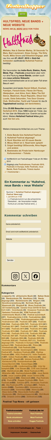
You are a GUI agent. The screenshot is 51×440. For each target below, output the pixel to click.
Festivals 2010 (37, 165)
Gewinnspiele (27, 350)
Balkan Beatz (43, 296)
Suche (42, 14)
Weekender (7, 394)
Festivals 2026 (8, 341)
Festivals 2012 (27, 326)
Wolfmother (14, 101)
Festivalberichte (14, 317)
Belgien (36, 301)
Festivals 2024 (17, 338)
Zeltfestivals (32, 397)
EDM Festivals (30, 312)
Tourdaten (19, 387)
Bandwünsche (22, 301)
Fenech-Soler (18, 91)
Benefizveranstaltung (11, 303)
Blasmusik (6, 305)
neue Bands (43, 373)
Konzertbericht (8, 364)
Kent (28, 93)
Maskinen (15, 96)
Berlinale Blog (32, 303)
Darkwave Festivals (10, 312)
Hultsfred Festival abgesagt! (21, 138)
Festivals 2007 (26, 322)
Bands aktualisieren (15, 417)
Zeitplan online (14, 397)
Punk (9, 380)
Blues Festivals (35, 305)
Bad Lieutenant (16, 53)
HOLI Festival (22, 355)
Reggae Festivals (25, 380)
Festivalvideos (21, 345)
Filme (35, 345)
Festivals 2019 (18, 334)
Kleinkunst (7, 362)
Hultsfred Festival (33, 61)
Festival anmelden (14, 413)
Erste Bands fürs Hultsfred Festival (24, 135)
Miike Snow (15, 56)
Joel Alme (20, 93)
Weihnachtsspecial (25, 394)
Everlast (42, 88)
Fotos (32, 14)
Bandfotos (27, 298)
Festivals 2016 (8, 331)
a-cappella (6, 296)
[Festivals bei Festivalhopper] (25, 6)
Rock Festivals (19, 169)
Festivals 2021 (8, 336)
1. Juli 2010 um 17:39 (14, 197)
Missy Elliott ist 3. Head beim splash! (25, 143)
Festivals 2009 (18, 324)
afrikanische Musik (24, 296)
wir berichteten (32, 104)
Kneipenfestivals (25, 362)
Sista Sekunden (18, 99)
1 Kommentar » (13, 172)
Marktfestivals (13, 371)
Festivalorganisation (30, 319)
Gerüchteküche (9, 350)
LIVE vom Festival (39, 369)
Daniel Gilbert (30, 88)
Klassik (17, 359)
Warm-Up (36, 390)
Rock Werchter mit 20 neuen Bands (24, 140)
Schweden (8, 61)
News (22, 14)
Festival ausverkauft (36, 315)
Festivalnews (24, 165)
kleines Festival (32, 359)
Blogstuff (20, 305)
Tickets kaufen (33, 169)
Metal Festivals (31, 371)
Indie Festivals (31, 167)
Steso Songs (31, 53)
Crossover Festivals (36, 310)
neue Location (15, 376)
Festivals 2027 (26, 341)
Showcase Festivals (39, 383)
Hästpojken (8, 93)
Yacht (23, 101)
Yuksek (34, 101)
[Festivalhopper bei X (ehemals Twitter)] (25, 276)
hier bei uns (13, 119)
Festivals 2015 (36, 329)
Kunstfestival (8, 366)
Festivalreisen (8, 322)
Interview (33, 357)
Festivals (10, 14)
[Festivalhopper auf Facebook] (35, 276)
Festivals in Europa (15, 167)
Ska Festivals (12, 385)
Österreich (25, 378)
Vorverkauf (21, 390)
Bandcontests (12, 298)
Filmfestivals (7, 348)
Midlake (6, 51)
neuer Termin (33, 376)
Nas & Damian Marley (22, 51)
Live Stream (20, 369)
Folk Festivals (24, 348)
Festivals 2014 (18, 329)
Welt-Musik (44, 394)
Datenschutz (35, 432)
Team (38, 428)
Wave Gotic (7, 392)
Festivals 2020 (36, 334)
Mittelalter (6, 373)
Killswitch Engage (34, 56)
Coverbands (17, 310)
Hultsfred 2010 (10, 111)
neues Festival (8, 378)
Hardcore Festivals (22, 352)
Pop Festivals (43, 378)
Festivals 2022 (26, 336)
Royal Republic (28, 96)
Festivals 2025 (34, 338)
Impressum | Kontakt (18, 432)
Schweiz (21, 383)
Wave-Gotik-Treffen (26, 392)
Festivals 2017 (27, 331)
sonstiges (28, 385)
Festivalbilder (35, 317)
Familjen (7, 91)
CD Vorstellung (9, 308)
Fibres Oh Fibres (34, 91)
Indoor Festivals (16, 357)
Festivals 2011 (8, 326)
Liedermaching (25, 366)
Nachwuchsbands (24, 373)
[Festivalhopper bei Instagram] (15, 276)
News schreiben (14, 421)
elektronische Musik (11, 315)
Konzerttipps (27, 364)
